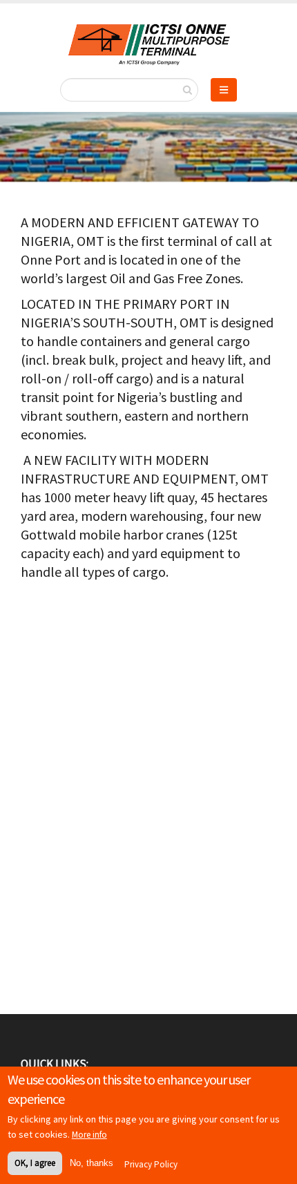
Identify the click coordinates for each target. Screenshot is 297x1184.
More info (89, 1134)
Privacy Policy (151, 1164)
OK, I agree (35, 1163)
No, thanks (91, 1163)
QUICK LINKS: (54, 1063)
